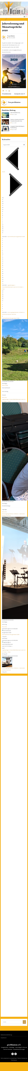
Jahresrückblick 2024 (15, 112)
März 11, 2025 (14, 114)
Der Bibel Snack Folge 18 (8, 906)
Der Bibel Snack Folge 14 (8, 929)
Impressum (4, 1037)
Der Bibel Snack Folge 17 (8, 912)
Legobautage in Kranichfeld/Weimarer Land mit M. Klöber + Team (12, 287)
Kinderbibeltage (6, 505)
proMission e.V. (14, 1045)
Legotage (4, 509)
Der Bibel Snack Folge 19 (8, 900)
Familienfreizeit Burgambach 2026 (16, 236)
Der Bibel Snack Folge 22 (8, 888)
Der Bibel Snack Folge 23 (8, 882)
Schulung (4, 624)
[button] (26, 16)
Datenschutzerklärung (6, 1034)
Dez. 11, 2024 (14, 122)
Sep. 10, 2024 (14, 129)
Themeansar (14, 1060)
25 (2, 283)
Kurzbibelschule (7, 93)
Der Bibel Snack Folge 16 (8, 917)
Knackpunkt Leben (19, 93)
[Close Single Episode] (14, 781)
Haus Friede (5, 385)
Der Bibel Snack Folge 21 (8, 894)
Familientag (5, 391)
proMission (12, 36)
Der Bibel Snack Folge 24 (8, 877)
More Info (4, 397)
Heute (3, 171)
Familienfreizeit (6, 387)
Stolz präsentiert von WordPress (9, 1058)
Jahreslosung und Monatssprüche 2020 (13, 27)
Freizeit (4, 395)
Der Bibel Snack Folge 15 (8, 923)
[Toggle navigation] (24, 16)
